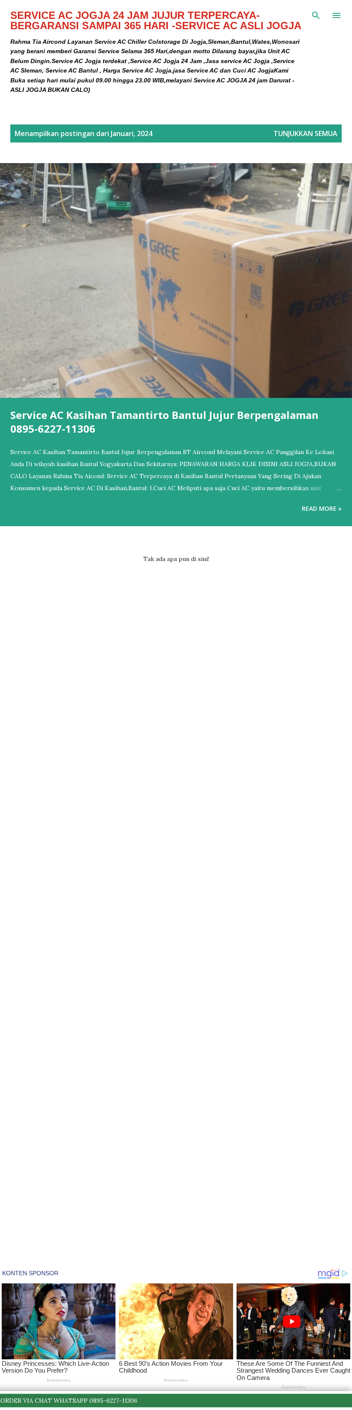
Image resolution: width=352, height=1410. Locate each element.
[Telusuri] (316, 15)
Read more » (322, 508)
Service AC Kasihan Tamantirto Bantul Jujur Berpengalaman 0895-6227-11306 (164, 422)
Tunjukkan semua (305, 133)
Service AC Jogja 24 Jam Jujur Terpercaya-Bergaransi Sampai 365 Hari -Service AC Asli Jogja (155, 20)
